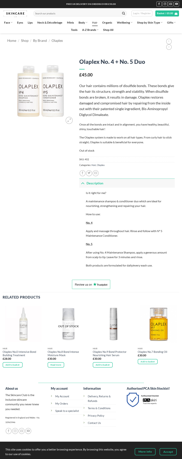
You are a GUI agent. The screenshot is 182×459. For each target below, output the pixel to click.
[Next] (179, 338)
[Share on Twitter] (89, 173)
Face (7, 22)
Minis (70, 22)
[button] (142, 13)
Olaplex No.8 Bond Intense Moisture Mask (63, 353)
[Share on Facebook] (83, 173)
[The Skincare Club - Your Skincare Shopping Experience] (15, 13)
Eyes (20, 22)
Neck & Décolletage (49, 22)
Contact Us (94, 422)
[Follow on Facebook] (159, 4)
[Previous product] (169, 47)
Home (11, 40)
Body (82, 22)
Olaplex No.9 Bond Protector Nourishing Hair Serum (110, 353)
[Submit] (124, 13)
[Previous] (3, 338)
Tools (74, 29)
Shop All (108, 29)
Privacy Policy (96, 415)
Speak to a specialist (67, 410)
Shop (24, 40)
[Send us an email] (170, 4)
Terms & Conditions (99, 408)
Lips (30, 22)
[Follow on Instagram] (165, 4)
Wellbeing (123, 22)
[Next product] (169, 41)
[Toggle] (82, 183)
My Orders (61, 403)
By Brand (40, 40)
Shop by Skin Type (148, 22)
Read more (55, 364)
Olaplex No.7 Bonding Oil (152, 351)
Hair (95, 22)
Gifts (170, 22)
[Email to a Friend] (96, 173)
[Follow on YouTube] (176, 4)
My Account (62, 396)
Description (95, 183)
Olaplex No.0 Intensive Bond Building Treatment (19, 353)
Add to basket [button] (13, 364)
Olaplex (57, 40)
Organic (107, 22)
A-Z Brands (89, 29)
